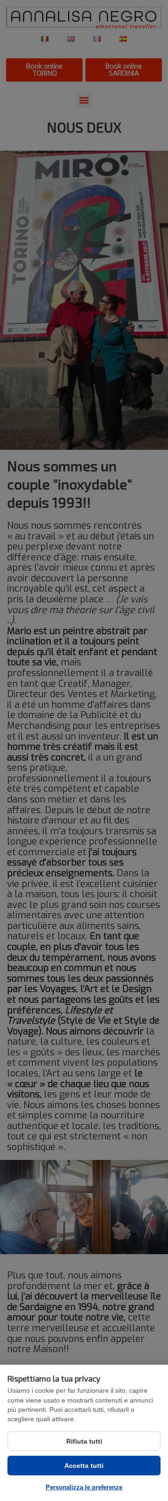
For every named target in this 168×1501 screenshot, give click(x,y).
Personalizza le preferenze (84, 1487)
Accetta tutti (84, 1465)
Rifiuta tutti (84, 1441)
